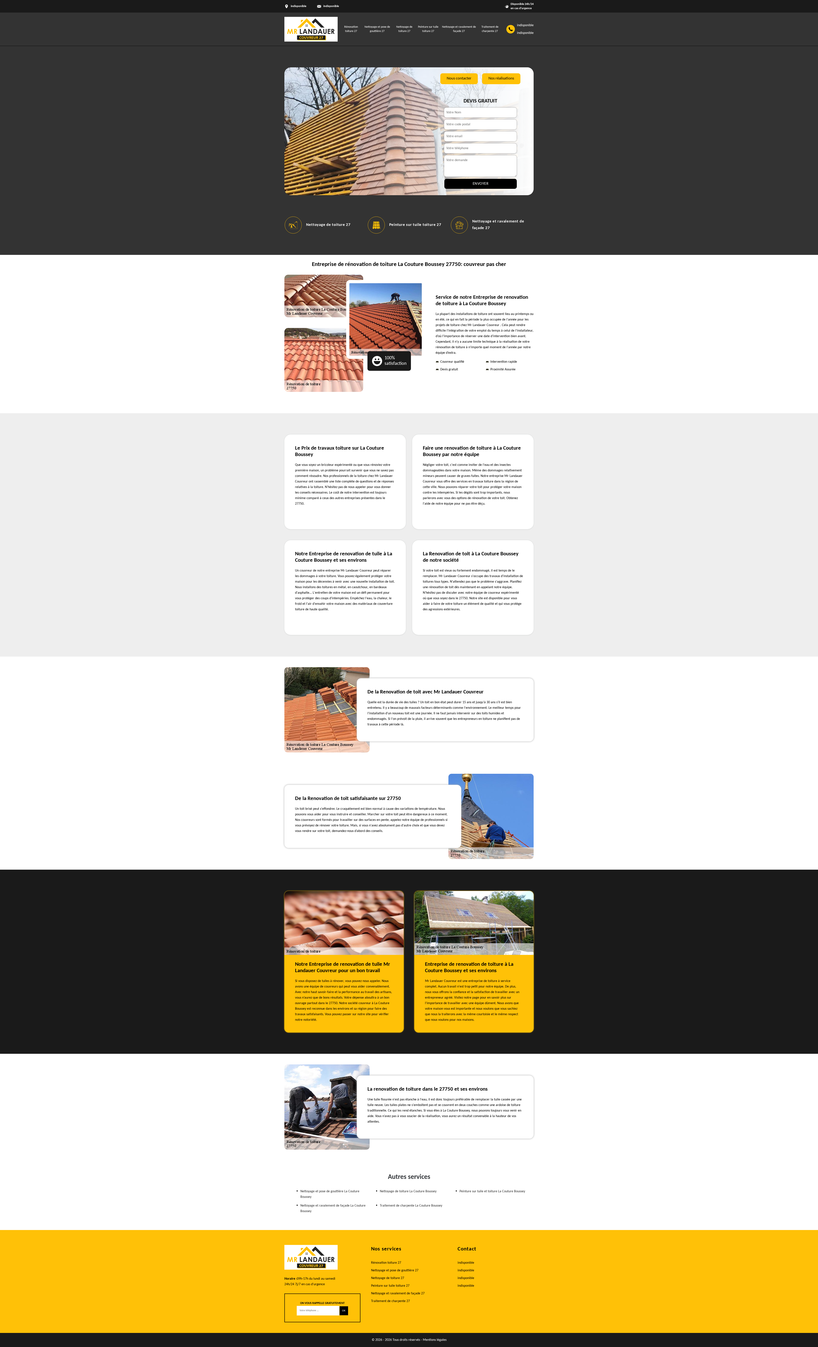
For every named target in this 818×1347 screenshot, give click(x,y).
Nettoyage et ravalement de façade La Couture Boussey (333, 1208)
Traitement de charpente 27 (497, 225)
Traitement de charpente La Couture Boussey (411, 1205)
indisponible (331, 6)
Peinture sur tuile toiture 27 (332, 225)
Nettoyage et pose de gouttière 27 (394, 1270)
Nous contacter (459, 79)
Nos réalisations (501, 79)
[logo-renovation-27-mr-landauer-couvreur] (311, 29)
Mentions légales (434, 1340)
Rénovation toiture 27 (386, 1263)
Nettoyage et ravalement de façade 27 (398, 1293)
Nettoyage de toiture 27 (387, 1278)
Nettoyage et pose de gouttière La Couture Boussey (329, 1194)
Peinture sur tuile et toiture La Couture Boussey (492, 1191)
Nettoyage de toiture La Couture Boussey (408, 1191)
